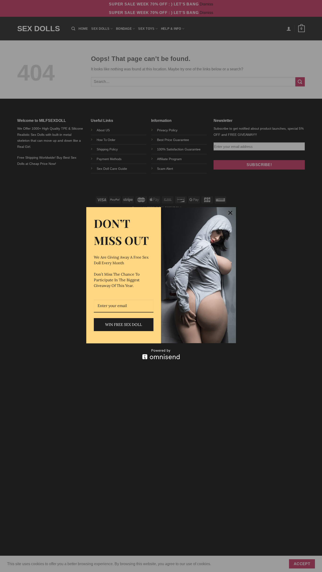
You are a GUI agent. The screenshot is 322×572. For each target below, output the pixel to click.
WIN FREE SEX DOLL (123, 324)
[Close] (230, 212)
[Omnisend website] (161, 354)
